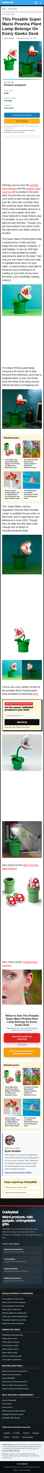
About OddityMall (8, 1378)
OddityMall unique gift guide (12, 1335)
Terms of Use (7, 1404)
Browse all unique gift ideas (16, 1192)
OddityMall (10, 1212)
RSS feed (16, 1437)
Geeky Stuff (12, 9)
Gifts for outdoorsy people (12, 1356)
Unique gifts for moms (10, 1349)
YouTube (6, 1437)
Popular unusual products (11, 1374)
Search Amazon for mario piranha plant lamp (22, 1052)
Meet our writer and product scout (14, 1385)
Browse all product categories (13, 1323)
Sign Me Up (22, 722)
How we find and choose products (14, 1381)
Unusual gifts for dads (10, 1345)
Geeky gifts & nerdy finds (11, 1309)
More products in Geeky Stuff (16, 1187)
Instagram (36, 1433)
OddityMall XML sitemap (11, 1418)
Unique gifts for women (10, 1342)
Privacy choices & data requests (14, 1411)
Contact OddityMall (9, 1400)
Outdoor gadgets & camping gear (14, 1313)
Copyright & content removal (12, 1414)
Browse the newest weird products (14, 1371)
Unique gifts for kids (9, 1352)
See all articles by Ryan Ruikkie (18, 1173)
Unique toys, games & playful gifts (14, 1316)
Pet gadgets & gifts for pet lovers (14, 1320)
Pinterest (26, 1433)
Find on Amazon (22, 121)
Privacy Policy (7, 1407)
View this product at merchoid (22, 1037)
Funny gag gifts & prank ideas (13, 1306)
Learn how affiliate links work (11, 1450)
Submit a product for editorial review (15, 1388)
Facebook (6, 1433)
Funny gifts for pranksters (11, 1359)
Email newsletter (27, 1437)
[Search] (41, 2)
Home (4, 9)
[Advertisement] (22, 161)
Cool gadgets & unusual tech (12, 1299)
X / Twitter (16, 1433)
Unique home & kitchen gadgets (14, 1302)
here (35, 694)
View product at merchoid (22, 115)
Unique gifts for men (9, 1338)
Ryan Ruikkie (9, 38)
